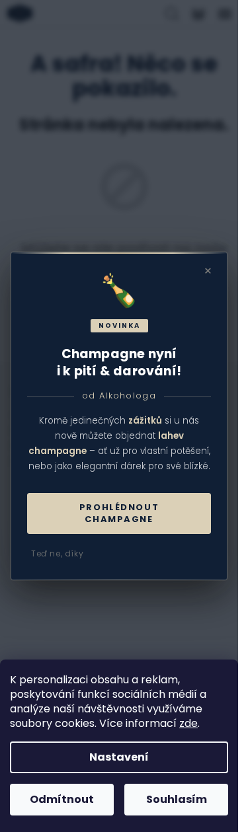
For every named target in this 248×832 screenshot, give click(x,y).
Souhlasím (176, 799)
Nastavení (119, 757)
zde (188, 723)
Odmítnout (62, 799)
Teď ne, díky (57, 553)
